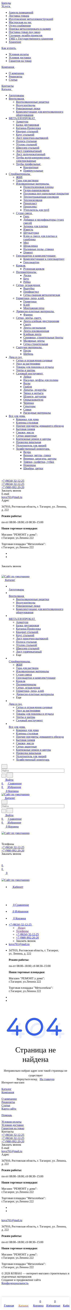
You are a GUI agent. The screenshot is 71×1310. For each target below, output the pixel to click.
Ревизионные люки (28, 108)
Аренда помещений (21, 12)
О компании (16, 73)
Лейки (27, 376)
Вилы (26, 383)
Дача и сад (15, 357)
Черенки (28, 402)
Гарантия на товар (20, 60)
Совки (27, 409)
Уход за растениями (28, 363)
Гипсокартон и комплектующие (36, 255)
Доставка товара (19, 15)
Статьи (13, 79)
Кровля (21, 265)
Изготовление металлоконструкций (31, 19)
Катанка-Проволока (28, 128)
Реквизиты (15, 76)
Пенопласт (30, 203)
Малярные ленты (34, 340)
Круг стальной (25, 134)
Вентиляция (17, 98)
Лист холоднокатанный (30, 154)
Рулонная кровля (33, 268)
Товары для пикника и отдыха (35, 366)
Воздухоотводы (25, 105)
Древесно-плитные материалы (35, 311)
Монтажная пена (33, 308)
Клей (26, 304)
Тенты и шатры (25, 370)
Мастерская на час (20, 22)
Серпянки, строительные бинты (43, 337)
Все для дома (17, 416)
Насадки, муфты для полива (40, 380)
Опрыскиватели (33, 399)
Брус (26, 278)
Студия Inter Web (52, 1279)
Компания (7, 1092)
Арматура (22, 121)
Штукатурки (31, 232)
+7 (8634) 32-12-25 (12, 480)
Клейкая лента (32, 334)
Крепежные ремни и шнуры (33, 438)
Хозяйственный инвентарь (33, 448)
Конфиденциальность (14, 1283)
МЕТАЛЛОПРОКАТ (22, 118)
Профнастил (31, 291)
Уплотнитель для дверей (31, 445)
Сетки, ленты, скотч (29, 317)
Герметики (30, 301)
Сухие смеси (24, 213)
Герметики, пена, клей (30, 298)
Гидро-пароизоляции (36, 190)
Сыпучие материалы (29, 347)
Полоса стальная (26, 141)
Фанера (28, 314)
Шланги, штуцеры (34, 396)
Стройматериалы (20, 173)
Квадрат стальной (27, 131)
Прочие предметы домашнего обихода (40, 425)
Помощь (6, 1115)
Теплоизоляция (32, 200)
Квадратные (30, 167)
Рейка (27, 281)
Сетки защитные (26, 435)
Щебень (28, 353)
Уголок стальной (26, 144)
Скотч (27, 324)
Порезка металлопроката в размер (30, 28)
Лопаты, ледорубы (34, 389)
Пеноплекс (30, 206)
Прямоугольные (33, 170)
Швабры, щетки (33, 468)
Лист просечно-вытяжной (32, 137)
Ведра (27, 452)
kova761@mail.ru (11, 497)
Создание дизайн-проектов (25, 35)
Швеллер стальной (27, 147)
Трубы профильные (28, 164)
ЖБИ (19, 177)
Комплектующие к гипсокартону (43, 259)
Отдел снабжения (20, 25)
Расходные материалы (37, 412)
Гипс (26, 216)
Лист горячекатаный (29, 151)
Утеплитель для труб (36, 209)
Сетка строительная (35, 344)
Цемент (28, 252)
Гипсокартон (31, 262)
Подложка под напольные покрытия (46, 193)
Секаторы (29, 406)
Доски (27, 275)
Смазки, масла (25, 432)
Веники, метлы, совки (37, 455)
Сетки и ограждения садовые (34, 360)
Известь (28, 229)
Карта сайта (8, 1108)
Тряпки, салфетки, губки (38, 461)
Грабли (27, 386)
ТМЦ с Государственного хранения (31, 38)
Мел (26, 242)
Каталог (6, 1089)
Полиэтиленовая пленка (38, 187)
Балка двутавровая (27, 124)
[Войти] (3, 861)
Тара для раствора (27, 180)
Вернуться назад (27, 1079)
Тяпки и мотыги (33, 393)
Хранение (15, 41)
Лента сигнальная (34, 327)
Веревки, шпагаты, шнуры (39, 458)
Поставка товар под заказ (24, 32)
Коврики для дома (27, 419)
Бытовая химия (25, 429)
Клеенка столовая (27, 422)
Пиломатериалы (26, 272)
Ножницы (29, 465)
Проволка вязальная (28, 442)
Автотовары (16, 95)
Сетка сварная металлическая (41, 295)
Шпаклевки (30, 245)
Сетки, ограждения (28, 285)
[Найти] (10, 775)
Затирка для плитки (35, 226)
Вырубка (28, 288)
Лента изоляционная (36, 330)
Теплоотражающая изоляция (41, 196)
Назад (21, 927)
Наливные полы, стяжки (38, 249)
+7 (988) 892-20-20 (12, 487)
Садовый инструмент (30, 373)
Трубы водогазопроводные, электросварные (33, 159)
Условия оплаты (19, 54)
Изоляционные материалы (33, 183)
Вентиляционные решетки (32, 101)
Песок (27, 350)
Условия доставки (20, 57)
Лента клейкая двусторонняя (41, 321)
